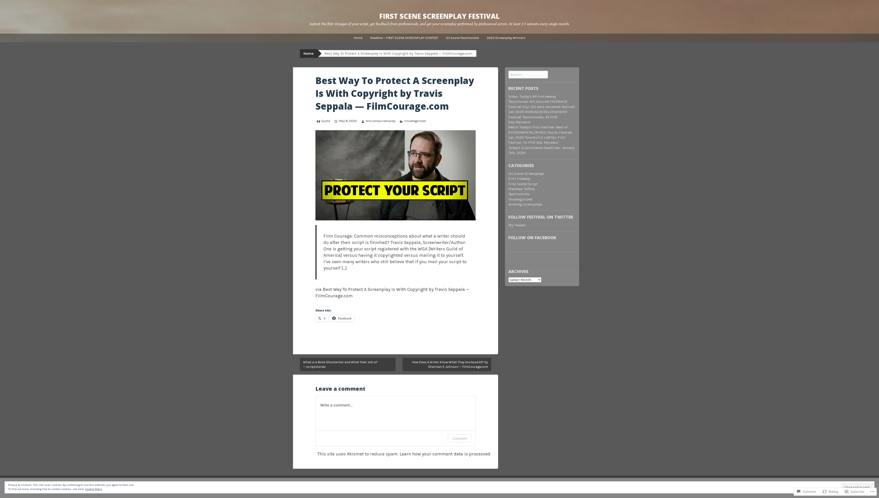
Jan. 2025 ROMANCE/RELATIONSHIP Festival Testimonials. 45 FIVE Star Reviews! (537, 117)
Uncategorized (415, 121)
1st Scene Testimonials (462, 38)
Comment (460, 438)
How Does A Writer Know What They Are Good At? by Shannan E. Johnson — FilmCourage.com (450, 364)
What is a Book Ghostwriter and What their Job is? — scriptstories (340, 364)
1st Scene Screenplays (526, 173)
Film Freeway (519, 178)
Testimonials (519, 194)
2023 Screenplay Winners (506, 38)
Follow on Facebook (532, 237)
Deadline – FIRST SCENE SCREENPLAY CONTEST (404, 38)
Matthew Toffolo (521, 189)
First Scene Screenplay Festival (439, 16)
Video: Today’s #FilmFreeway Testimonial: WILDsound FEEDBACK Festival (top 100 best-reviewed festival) (541, 101)
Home (358, 38)
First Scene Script (523, 184)
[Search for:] (528, 74)
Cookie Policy (93, 489)
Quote (325, 121)
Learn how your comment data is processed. (445, 454)
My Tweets (517, 225)
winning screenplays (525, 204)
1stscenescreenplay (380, 121)
